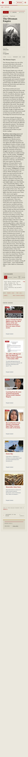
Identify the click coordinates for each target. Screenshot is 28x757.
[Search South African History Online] (10, 2)
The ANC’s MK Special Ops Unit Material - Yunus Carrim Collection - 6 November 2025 (14, 356)
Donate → (5, 509)
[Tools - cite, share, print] (14, 2)
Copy (24, 281)
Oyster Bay (9, 454)
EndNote (5, 295)
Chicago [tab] (24, 277)
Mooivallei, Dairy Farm (13, 487)
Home (2, 7)
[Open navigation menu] (25, 2)
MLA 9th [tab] (19, 277)
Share (23, 56)
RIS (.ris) (19, 292)
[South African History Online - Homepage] (2, 2)
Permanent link (17, 56)
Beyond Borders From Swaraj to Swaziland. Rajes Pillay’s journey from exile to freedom (13, 425)
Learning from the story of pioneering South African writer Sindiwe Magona (13, 394)
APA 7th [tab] (5, 277)
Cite (7, 56)
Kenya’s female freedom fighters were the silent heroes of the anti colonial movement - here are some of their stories (14, 324)
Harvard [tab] (10, 277)
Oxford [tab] (15, 277)
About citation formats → (19, 295)
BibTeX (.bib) (10, 292)
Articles (7, 7)
